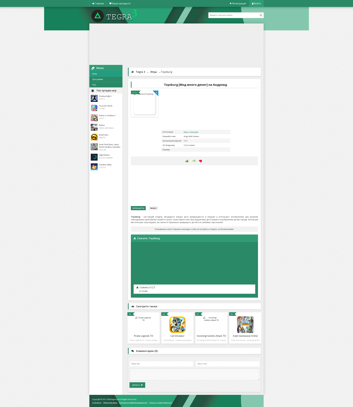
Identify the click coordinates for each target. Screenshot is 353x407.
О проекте (96, 402)
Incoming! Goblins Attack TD (211, 335)
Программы (97, 79)
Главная (99, 3)
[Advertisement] (176, 44)
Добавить (136, 385)
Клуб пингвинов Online (245, 335)
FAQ (94, 84)
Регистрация (239, 3)
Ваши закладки (121, 3)
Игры (94, 73)
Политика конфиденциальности (133, 402)
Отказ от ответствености (160, 402)
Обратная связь (110, 402)
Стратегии (193, 132)
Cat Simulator (177, 335)
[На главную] (117, 15)
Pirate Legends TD (143, 335)
